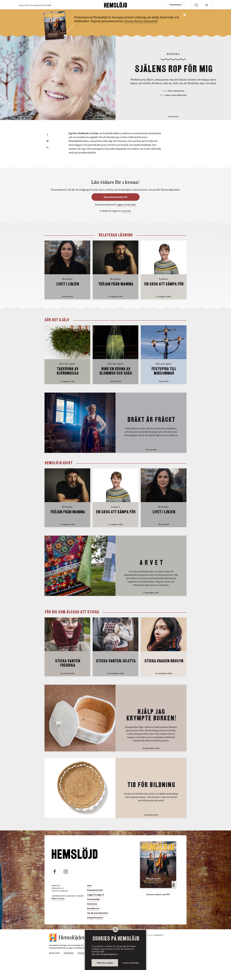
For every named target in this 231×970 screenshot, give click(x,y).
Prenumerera (176, 4)
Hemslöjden (69, 953)
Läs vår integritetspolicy (105, 954)
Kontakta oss (93, 908)
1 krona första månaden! (140, 21)
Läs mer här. (126, 211)
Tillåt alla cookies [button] (104, 962)
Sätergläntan (83, 953)
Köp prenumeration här (115, 196)
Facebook (55, 872)
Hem (89, 885)
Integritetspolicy (95, 917)
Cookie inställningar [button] (130, 963)
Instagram (66, 872)
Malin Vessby (58, 898)
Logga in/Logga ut (95, 894)
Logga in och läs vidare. (126, 204)
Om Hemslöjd (93, 899)
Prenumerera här (95, 890)
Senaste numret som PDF (158, 894)
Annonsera (92, 904)
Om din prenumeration (97, 913)
